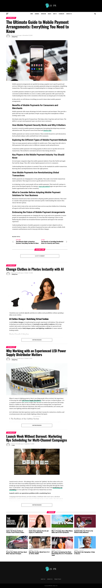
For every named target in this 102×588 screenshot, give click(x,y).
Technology (61, 13)
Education (43, 13)
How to (55, 13)
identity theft (47, 130)
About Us (43, 579)
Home (31, 13)
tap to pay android (44, 186)
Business (37, 13)
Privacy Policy (57, 579)
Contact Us (69, 13)
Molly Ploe (14, 36)
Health (49, 13)
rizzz (13, 445)
